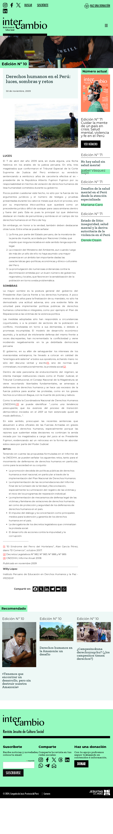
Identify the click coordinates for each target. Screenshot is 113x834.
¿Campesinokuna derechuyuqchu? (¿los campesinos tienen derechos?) (93, 654)
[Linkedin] (46, 589)
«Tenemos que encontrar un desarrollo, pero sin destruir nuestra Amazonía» (16, 680)
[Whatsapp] (64, 589)
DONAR (81, 764)
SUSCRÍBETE (42, 5)
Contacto (47, 793)
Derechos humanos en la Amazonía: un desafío (56, 651)
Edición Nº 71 (92, 119)
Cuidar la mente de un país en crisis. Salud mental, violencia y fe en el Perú (95, 129)
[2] (64, 366)
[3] (17, 404)
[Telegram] (52, 589)
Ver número (91, 144)
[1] (48, 362)
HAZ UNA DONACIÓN (100, 5)
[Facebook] (35, 589)
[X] (41, 589)
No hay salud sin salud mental (93, 163)
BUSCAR (28, 5)
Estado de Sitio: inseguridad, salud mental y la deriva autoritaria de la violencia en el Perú (95, 228)
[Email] (58, 589)
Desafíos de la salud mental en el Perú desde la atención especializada (95, 194)
